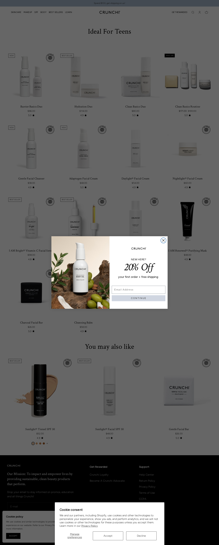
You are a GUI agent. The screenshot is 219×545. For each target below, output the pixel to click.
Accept (108, 535)
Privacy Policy (89, 525)
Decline (141, 535)
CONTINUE (138, 298)
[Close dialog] (163, 240)
